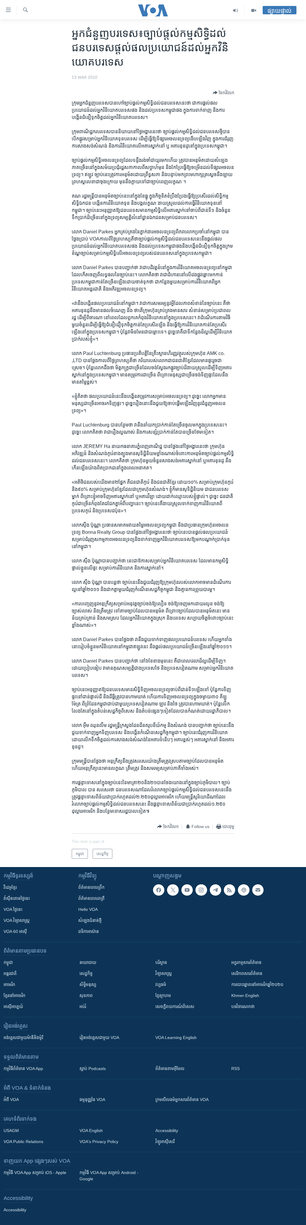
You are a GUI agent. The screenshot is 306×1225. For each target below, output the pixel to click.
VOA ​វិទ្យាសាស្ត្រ (17, 920)
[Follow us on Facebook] (158, 890)
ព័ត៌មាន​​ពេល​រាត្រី (91, 898)
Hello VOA (88, 909)
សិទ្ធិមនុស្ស (87, 984)
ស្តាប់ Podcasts (92, 1068)
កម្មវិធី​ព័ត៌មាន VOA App (23, 1068)
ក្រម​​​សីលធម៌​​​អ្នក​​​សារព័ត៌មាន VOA (182, 1099)
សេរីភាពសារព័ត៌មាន (246, 973)
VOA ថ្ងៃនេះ (13, 909)
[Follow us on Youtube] (187, 890)
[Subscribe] (258, 890)
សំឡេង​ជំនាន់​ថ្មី (90, 920)
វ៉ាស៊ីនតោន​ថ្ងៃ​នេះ (17, 898)
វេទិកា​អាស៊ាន (88, 931)
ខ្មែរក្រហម (163, 995)
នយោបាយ (87, 962)
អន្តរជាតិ (10, 973)
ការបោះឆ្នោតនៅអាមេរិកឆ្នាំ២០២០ (257, 984)
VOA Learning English (176, 1037)
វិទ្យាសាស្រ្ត (163, 973)
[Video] (254, 10)
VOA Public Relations (23, 1141)
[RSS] (229, 890)
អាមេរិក (9, 984)
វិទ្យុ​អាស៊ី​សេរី (165, 1141)
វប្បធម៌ (160, 984)
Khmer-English (245, 995)
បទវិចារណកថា (243, 1006)
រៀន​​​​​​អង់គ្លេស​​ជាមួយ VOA (99, 1037)
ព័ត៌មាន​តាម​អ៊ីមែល (169, 1068)
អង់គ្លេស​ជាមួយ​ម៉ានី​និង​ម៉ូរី (23, 1037)
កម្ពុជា (8, 962)
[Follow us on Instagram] (201, 890)
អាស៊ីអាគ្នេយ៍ (13, 1006)
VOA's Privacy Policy (98, 1141)
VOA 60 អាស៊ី (15, 931)
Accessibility (166, 1130)
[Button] (223, 92)
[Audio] (236, 10)
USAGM (11, 1130)
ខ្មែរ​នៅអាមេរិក (14, 995)
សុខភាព (86, 995)
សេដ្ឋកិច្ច (86, 973)
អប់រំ (82, 1006)
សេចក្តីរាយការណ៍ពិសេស (174, 1006)
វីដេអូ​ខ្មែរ (10, 887)
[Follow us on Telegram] (215, 890)
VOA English (91, 1130)
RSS (235, 1068)
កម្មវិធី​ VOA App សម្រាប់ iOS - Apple (35, 1172)
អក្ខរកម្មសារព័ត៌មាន (246, 962)
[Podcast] (243, 890)
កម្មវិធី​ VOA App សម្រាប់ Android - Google (108, 1175)
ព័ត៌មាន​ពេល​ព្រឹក (91, 887)
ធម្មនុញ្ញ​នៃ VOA (92, 1099)
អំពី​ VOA (11, 1099)
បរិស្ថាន (161, 962)
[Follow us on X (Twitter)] (172, 890)
